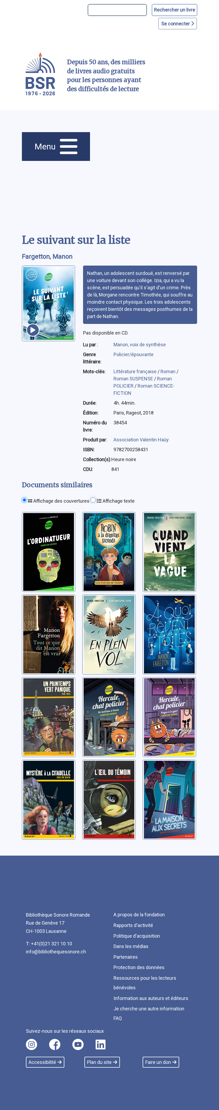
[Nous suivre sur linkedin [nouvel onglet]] (100, 1044)
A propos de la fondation (139, 914)
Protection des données (139, 967)
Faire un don (158, 1062)
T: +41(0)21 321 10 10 (49, 943)
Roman (169, 371)
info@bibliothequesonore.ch (56, 951)
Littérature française (136, 371)
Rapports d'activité (133, 925)
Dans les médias (131, 946)
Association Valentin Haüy (141, 439)
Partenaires (126, 957)
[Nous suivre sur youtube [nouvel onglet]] (78, 1044)
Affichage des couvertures (60, 501)
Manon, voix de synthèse (140, 344)
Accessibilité (42, 1062)
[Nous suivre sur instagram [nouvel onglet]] (31, 1044)
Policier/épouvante (134, 354)
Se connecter (176, 23)
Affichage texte (118, 501)
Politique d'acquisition (137, 936)
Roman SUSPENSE (134, 378)
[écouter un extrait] (33, 330)
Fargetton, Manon (47, 256)
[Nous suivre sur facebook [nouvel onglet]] (54, 1044)
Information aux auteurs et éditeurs (151, 998)
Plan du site (99, 1062)
